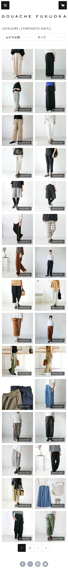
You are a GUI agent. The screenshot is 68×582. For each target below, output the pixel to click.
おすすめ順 (13, 37)
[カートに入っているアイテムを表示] (63, 5)
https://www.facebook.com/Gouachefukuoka (23, 564)
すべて (42, 37)
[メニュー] (5, 5)
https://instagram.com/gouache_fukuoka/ (38, 564)
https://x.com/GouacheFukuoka (30, 564)
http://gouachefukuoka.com (45, 564)
